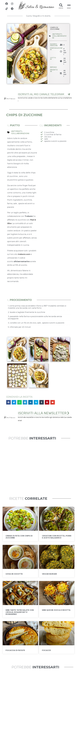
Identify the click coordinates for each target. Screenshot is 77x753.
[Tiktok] (6, 8)
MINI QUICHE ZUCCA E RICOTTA (56, 610)
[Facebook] (6, 3)
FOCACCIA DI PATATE (15, 650)
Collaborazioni (20, 133)
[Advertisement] (55, 157)
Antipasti (57, 34)
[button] (8, 402)
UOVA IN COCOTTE (14, 574)
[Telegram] (12, 8)
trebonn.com (23, 254)
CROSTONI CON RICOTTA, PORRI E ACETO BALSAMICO (56, 537)
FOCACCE (46, 650)
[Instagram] (12, 3)
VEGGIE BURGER (49, 574)
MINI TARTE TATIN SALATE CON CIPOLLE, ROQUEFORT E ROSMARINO (20, 612)
